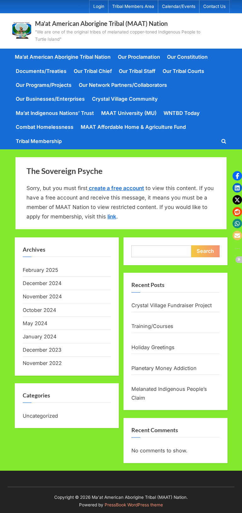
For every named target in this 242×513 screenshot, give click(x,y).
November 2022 (42, 363)
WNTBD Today (182, 113)
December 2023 (42, 350)
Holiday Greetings (153, 347)
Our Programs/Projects (44, 85)
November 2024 (42, 296)
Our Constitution (187, 57)
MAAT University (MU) (129, 113)
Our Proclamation (139, 57)
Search (205, 251)
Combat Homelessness (44, 127)
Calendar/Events (178, 6)
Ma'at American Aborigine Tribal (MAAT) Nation (101, 23)
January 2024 (39, 336)
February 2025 (40, 270)
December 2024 (42, 283)
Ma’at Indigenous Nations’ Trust (55, 113)
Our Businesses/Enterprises (50, 99)
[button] (237, 176)
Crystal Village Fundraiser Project (171, 305)
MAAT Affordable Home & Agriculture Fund (133, 127)
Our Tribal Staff (137, 71)
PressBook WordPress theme (134, 504)
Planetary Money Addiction (164, 368)
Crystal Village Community (125, 99)
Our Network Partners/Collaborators (123, 85)
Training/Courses (152, 326)
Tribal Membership (39, 141)
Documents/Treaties (41, 71)
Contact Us (214, 6)
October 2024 (39, 310)
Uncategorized (40, 416)
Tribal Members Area (133, 6)
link (111, 216)
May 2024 (35, 323)
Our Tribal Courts (183, 71)
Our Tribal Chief (93, 71)
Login (98, 6)
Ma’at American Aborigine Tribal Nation (63, 57)
